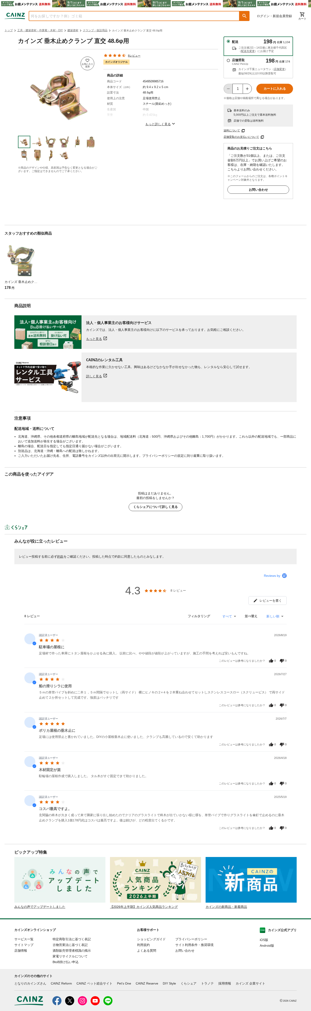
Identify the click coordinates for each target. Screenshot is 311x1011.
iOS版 (264, 940)
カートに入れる (275, 88)
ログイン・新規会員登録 (274, 16)
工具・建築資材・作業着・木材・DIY (40, 30)
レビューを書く (271, 600)
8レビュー (134, 55)
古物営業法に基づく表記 (70, 945)
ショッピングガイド (151, 939)
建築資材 (72, 30)
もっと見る (94, 339)
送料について (232, 130)
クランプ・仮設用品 (95, 30)
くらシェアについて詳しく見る (155, 507)
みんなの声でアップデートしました (39, 907)
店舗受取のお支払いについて (241, 136)
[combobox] (131, 16)
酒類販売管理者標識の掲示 (72, 950)
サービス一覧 (23, 939)
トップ (9, 30)
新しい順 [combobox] (272, 616)
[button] (245, 16)
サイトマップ (23, 945)
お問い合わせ (258, 189)
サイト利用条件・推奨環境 (194, 945)
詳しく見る (94, 376)
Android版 (267, 945)
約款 (60, 556)
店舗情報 (20, 950)
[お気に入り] (87, 63)
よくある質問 (146, 950)
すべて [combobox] (227, 616)
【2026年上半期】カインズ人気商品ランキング (144, 907)
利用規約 (143, 945)
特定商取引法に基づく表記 (72, 939)
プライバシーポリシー (191, 939)
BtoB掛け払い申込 (66, 962)
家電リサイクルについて (70, 956)
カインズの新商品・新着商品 (226, 907)
